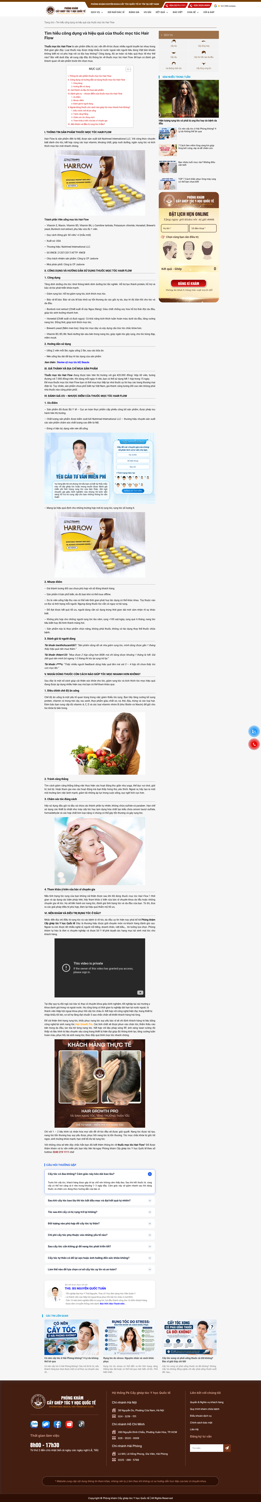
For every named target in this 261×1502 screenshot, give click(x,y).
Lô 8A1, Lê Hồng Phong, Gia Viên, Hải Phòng (143, 1453)
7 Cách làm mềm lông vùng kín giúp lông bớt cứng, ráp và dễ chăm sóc (196, 147)
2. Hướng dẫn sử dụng (80, 86)
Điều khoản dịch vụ (200, 1415)
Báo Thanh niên (116, 1303)
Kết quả (161, 12)
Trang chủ (49, 22)
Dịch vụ (95, 12)
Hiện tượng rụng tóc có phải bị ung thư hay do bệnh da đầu (188, 122)
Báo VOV (104, 1303)
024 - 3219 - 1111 (127, 1416)
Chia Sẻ (191, 12)
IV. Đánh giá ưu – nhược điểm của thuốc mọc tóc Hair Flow (95, 93)
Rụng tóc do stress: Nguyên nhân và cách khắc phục (128, 1360)
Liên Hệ (194, 1429)
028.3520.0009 (202, 5)
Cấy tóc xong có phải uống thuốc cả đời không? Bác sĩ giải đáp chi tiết (187, 1360)
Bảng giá (134, 12)
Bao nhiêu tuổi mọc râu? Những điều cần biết (196, 163)
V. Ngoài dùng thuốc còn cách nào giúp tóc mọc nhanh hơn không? (99, 107)
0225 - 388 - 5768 (128, 1459)
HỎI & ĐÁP (208, 12)
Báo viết (178, 12)
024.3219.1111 (177, 5)
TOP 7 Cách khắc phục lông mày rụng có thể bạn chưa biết (197, 180)
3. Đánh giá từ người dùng (82, 104)
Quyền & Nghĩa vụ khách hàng (207, 1402)
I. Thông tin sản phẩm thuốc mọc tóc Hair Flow (89, 76)
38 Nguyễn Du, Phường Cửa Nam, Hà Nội (141, 1410)
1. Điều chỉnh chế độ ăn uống (83, 111)
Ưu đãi (147, 12)
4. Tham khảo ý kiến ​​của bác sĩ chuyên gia (89, 120)
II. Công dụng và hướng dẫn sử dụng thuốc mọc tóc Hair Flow (96, 80)
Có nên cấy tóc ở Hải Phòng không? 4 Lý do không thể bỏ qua (197, 130)
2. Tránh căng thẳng (79, 114)
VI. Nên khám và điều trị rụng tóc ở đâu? (86, 124)
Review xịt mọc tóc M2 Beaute (73, 362)
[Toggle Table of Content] (126, 69)
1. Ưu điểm (76, 97)
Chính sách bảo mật (201, 1422)
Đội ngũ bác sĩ (116, 12)
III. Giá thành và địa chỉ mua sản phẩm (86, 90)
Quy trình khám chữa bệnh (204, 1408)
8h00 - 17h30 (44, 1445)
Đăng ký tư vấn (133, 491)
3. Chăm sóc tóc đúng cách (83, 117)
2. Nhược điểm (77, 100)
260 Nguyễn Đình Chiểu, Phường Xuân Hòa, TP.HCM (147, 1432)
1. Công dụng (76, 83)
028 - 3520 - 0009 (128, 1438)
